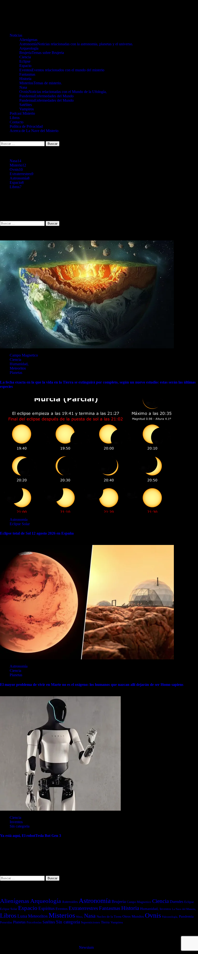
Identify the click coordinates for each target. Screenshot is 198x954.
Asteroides (70, 902)
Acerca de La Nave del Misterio (34, 131)
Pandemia (46, 96)
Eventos (61, 70)
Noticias (16, 35)
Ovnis (63, 92)
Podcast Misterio (22, 113)
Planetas (16, 373)
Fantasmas (27, 74)
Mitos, (79, 916)
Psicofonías (34, 922)
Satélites (25, 105)
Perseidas (6, 922)
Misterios (40, 83)
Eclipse (24, 61)
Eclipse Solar (20, 524)
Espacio (25, 66)
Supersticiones (90, 922)
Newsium (86, 947)
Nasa (23, 87)
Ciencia (25, 57)
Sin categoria (19, 826)
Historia (25, 79)
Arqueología (28, 48)
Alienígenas (28, 40)
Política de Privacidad (26, 126)
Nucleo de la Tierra (109, 916)
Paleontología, (170, 916)
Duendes (176, 901)
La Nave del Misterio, (184, 909)
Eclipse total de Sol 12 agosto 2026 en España (37, 533)
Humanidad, (19, 364)
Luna (22, 916)
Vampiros (26, 109)
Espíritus (46, 908)
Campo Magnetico (24, 355)
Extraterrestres (21, 174)
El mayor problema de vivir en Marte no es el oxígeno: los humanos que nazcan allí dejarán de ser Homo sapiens (91, 684)
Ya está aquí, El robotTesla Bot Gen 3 (30, 836)
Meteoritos (18, 368)
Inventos (16, 822)
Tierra (105, 922)
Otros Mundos (133, 916)
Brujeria (41, 53)
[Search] (1, 139)
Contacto (16, 122)
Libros (15, 118)
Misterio (18, 165)
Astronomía (76, 44)
